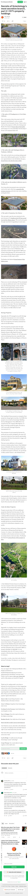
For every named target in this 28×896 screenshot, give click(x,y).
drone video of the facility (18, 127)
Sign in (25, 2)
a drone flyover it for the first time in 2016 (13, 160)
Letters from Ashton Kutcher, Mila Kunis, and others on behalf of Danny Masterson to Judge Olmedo (10, 842)
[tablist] (7, 768)
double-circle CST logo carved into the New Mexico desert (13, 219)
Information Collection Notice (18, 876)
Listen (25, 17)
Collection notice (23, 886)
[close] (24, 847)
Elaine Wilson (7, 792)
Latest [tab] (6, 823)
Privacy (13, 886)
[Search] (25, 823)
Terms (16, 886)
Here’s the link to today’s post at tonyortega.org (13, 722)
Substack (7, 893)
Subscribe (20, 2)
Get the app (20, 889)
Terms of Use (21, 875)
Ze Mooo (6, 780)
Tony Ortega (7, 16)
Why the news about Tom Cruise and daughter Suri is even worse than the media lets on (10, 829)
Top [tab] (2, 823)
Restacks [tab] (10, 768)
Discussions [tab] (11, 823)
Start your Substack (10, 889)
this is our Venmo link (19, 676)
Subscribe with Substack (15, 872)
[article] (14, 832)
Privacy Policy (15, 878)
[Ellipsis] (26, 781)
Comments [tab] (4, 768)
